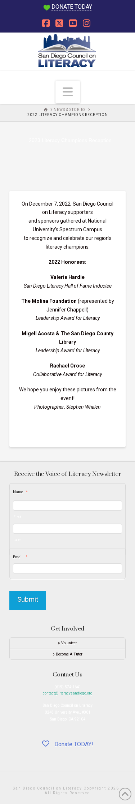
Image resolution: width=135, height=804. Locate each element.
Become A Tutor (69, 654)
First (17, 517)
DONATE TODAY (71, 6)
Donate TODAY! (73, 744)
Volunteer (69, 643)
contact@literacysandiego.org (68, 693)
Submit (27, 599)
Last (17, 540)
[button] (67, 92)
